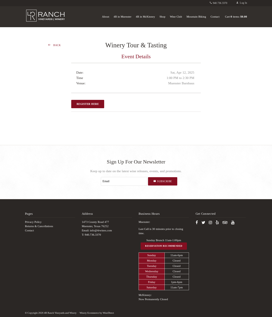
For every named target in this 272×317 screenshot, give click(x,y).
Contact (215, 16)
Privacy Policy (33, 221)
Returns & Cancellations (39, 226)
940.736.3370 (220, 3)
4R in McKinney (145, 16)
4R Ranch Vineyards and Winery (45, 16)
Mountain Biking (196, 16)
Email (97, 177)
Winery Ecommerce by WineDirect (97, 313)
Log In (243, 2)
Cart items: (236, 16)
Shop (162, 16)
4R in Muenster (122, 16)
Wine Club (176, 16)
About (105, 16)
